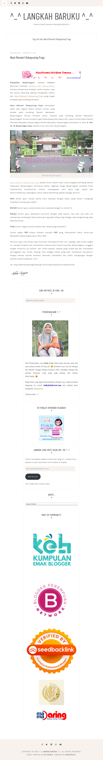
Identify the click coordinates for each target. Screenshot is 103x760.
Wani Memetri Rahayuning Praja (27, 57)
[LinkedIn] (51, 745)
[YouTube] (61, 745)
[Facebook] (42, 745)
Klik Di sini (33, 476)
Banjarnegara (15, 53)
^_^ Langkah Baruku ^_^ (51, 15)
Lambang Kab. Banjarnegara (41, 86)
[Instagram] (56, 745)
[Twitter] (46, 745)
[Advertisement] (51, 68)
